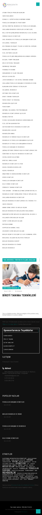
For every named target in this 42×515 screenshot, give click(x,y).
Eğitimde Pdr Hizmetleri (10, 93)
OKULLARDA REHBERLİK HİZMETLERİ (13, 197)
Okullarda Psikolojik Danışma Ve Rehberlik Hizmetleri (20, 83)
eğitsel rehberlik (25, 462)
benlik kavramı (32, 458)
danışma (30, 460)
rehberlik (9, 472)
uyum (36, 476)
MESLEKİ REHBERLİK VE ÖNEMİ (11, 244)
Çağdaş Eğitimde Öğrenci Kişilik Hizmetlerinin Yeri (19, 150)
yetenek (4, 478)
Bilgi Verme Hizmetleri (10, 184)
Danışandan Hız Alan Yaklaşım (12, 73)
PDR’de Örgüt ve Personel (11, 100)
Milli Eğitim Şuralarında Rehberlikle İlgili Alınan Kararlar (20, 33)
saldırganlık (30, 475)
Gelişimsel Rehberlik (9, 90)
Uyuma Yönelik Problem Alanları (13, 12)
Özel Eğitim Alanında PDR (11, 123)
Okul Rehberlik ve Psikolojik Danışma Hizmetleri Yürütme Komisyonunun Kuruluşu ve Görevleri (20, 39)
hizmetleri (21, 463)
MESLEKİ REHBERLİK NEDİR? (10, 241)
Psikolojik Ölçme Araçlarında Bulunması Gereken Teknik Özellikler (20, 56)
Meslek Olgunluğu (8, 76)
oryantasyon (7, 468)
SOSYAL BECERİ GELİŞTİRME (10, 157)
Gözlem (34, 462)
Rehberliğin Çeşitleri (9, 103)
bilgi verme (6, 460)
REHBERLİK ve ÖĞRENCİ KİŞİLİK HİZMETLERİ (15, 137)
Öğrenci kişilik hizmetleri (29, 478)
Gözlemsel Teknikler (9, 43)
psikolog (15, 468)
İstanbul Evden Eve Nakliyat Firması (23, 485)
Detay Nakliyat (9, 342)
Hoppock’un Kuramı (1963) (11, 227)
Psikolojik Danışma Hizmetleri (12, 180)
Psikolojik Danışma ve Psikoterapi (14, 22)
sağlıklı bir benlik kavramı (10, 476)
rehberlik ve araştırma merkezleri (27, 473)
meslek (26, 465)
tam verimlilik (29, 476)
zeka (9, 478)
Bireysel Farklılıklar (9, 160)
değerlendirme (6, 462)
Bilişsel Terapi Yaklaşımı (10, 59)
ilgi (28, 463)
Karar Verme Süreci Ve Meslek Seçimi (14, 207)
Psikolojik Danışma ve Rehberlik (13, 147)
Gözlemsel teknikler (8, 463)
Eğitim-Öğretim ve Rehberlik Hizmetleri (16, 127)
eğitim (15, 462)
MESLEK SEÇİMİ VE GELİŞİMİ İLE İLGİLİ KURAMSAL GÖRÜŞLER (20, 234)
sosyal (21, 476)
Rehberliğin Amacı (8, 133)
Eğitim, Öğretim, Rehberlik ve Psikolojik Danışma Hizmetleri (20, 26)
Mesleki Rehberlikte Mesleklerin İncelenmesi (18, 211)
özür (25, 479)
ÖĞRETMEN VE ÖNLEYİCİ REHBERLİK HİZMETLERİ (17, 153)
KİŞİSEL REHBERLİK (8, 170)
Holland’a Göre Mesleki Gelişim (13, 217)
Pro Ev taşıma (8, 339)
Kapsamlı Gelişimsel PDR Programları (14, 110)
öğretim (5, 480)
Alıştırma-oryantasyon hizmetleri (14, 458)
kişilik (15, 465)
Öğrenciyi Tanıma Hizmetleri (12, 187)
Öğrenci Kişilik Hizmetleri (11, 36)
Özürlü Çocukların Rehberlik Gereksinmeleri (17, 120)
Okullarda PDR (30, 466)
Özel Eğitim (16, 478)
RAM (36, 470)
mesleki (31, 465)
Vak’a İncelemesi (7, 16)
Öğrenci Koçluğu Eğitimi (10, 324)
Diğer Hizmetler (7, 177)
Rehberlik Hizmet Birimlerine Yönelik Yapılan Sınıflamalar (20, 194)
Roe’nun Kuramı (7, 224)
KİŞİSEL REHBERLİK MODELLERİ (11, 167)
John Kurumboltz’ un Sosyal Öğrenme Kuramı (17, 80)
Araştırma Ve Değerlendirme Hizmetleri (15, 174)
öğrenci (30, 479)
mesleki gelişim (8, 467)
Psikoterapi (6, 106)
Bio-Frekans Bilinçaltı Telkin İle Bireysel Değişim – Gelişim (20, 46)
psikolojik (23, 468)
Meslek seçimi (20, 466)
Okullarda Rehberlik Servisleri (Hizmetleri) (17, 29)
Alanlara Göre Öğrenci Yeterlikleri (14, 86)
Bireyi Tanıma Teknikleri (10, 96)
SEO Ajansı (24, 512)
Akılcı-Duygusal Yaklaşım (10, 63)
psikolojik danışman (18, 470)
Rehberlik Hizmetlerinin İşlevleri (14, 113)
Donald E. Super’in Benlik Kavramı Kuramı (16, 19)
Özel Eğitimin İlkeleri (9, 53)
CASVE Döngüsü (7, 204)
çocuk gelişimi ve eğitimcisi (10, 479)
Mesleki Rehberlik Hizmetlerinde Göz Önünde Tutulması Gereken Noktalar (20, 201)
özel (21, 479)
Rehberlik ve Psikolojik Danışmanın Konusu (17, 143)
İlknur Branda (8, 349)
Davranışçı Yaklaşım (9, 66)
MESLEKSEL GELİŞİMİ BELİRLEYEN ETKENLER (16, 237)
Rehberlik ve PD (7, 475)
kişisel (20, 465)
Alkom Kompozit (9, 346)
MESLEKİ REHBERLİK (8, 248)
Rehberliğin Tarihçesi (9, 49)
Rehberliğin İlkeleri (9, 130)
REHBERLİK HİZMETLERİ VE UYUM (12, 164)
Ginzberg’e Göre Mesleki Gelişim (13, 231)
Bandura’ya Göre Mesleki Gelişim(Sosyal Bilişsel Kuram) (20, 214)
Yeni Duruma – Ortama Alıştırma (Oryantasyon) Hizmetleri (20, 190)
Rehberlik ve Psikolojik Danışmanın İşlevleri (17, 140)
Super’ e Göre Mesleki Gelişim (12, 221)
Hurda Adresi (8, 335)
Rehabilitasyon (7, 117)
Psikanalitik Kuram (8, 69)
